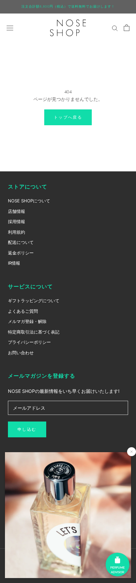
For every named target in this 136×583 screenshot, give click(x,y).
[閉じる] (131, 451)
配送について (21, 242)
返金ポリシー (21, 252)
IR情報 (14, 263)
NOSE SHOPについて (29, 200)
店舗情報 (16, 211)
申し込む (27, 429)
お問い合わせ (21, 352)
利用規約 (16, 232)
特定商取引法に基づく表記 (33, 332)
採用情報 (16, 221)
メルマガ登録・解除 (27, 321)
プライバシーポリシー (29, 342)
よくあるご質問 (23, 311)
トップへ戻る (68, 117)
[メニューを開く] (10, 27)
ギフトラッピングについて (33, 300)
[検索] (115, 28)
